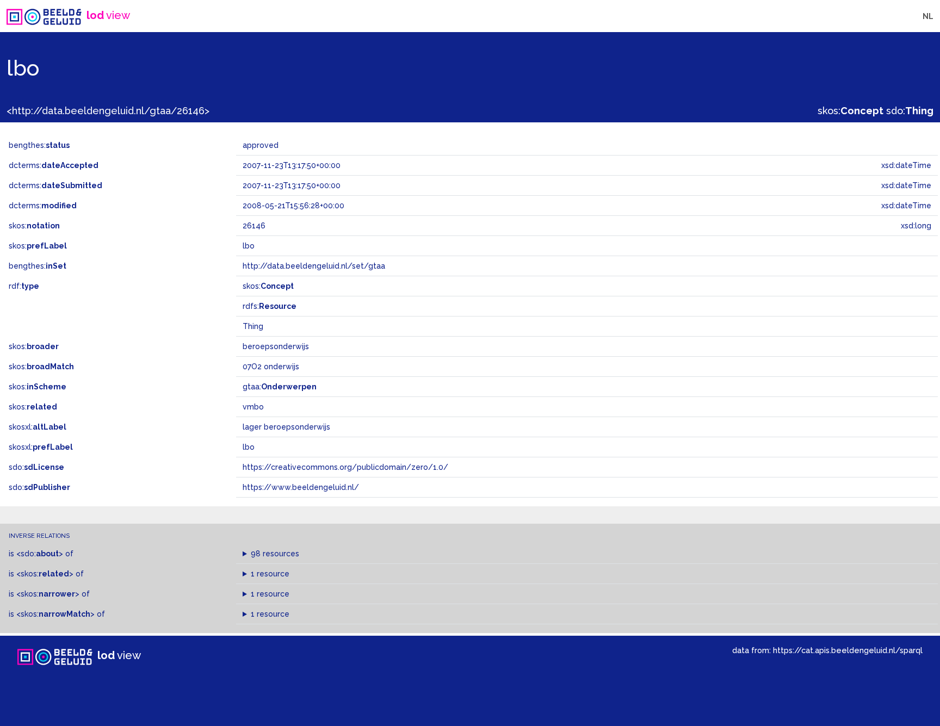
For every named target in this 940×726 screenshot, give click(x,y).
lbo (249, 447)
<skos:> (44, 573)
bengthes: (39, 145)
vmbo (253, 406)
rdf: (24, 286)
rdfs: (269, 306)
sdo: (909, 110)
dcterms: (53, 165)
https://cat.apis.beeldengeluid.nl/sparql (848, 650)
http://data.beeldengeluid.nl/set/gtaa (314, 266)
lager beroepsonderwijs (286, 427)
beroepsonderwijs (276, 346)
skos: (850, 110)
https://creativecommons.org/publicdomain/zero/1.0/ (345, 467)
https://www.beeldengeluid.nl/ (301, 487)
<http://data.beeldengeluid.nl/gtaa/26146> (108, 110)
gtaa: (280, 386)
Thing (253, 326)
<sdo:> (39, 553)
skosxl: (37, 427)
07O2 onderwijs (271, 366)
